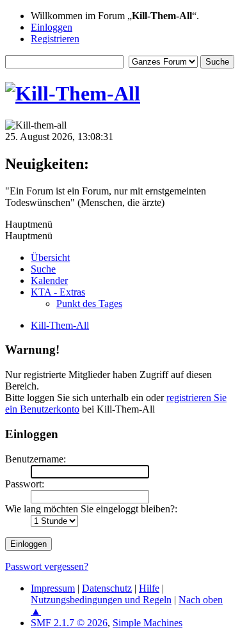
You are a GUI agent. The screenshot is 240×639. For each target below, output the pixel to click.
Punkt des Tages (89, 303)
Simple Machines (147, 622)
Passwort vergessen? (46, 566)
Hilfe (149, 588)
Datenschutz (107, 588)
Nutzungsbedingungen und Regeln (101, 599)
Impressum (53, 588)
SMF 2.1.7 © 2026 (69, 622)
